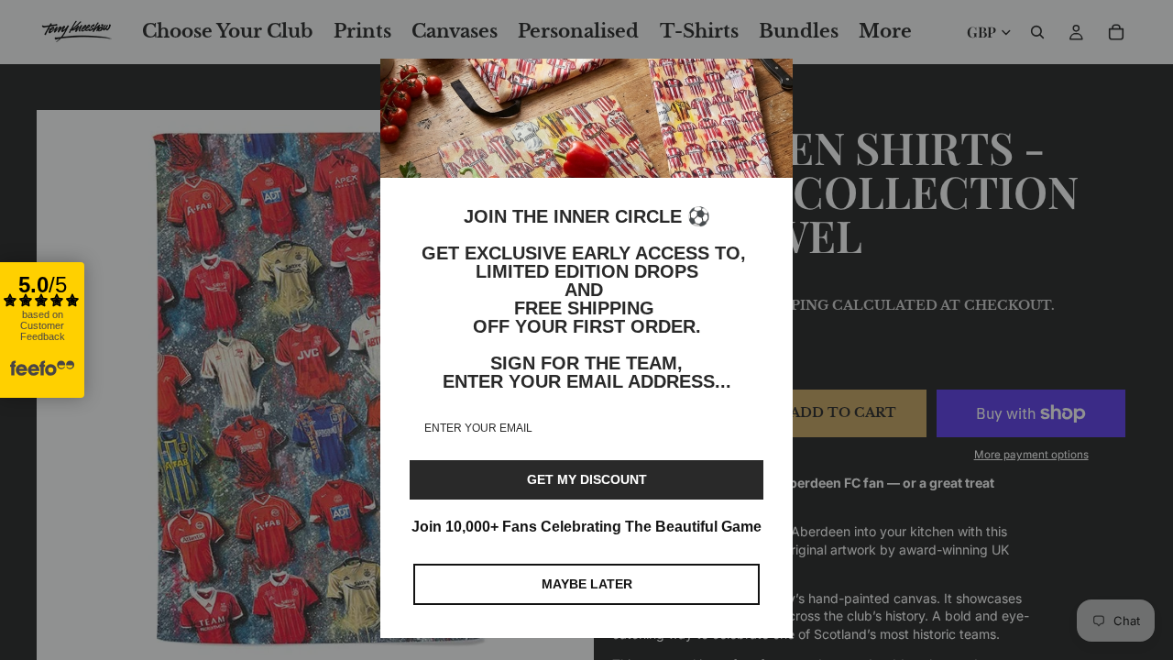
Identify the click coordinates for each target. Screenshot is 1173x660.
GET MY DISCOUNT (587, 479)
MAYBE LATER (587, 584)
